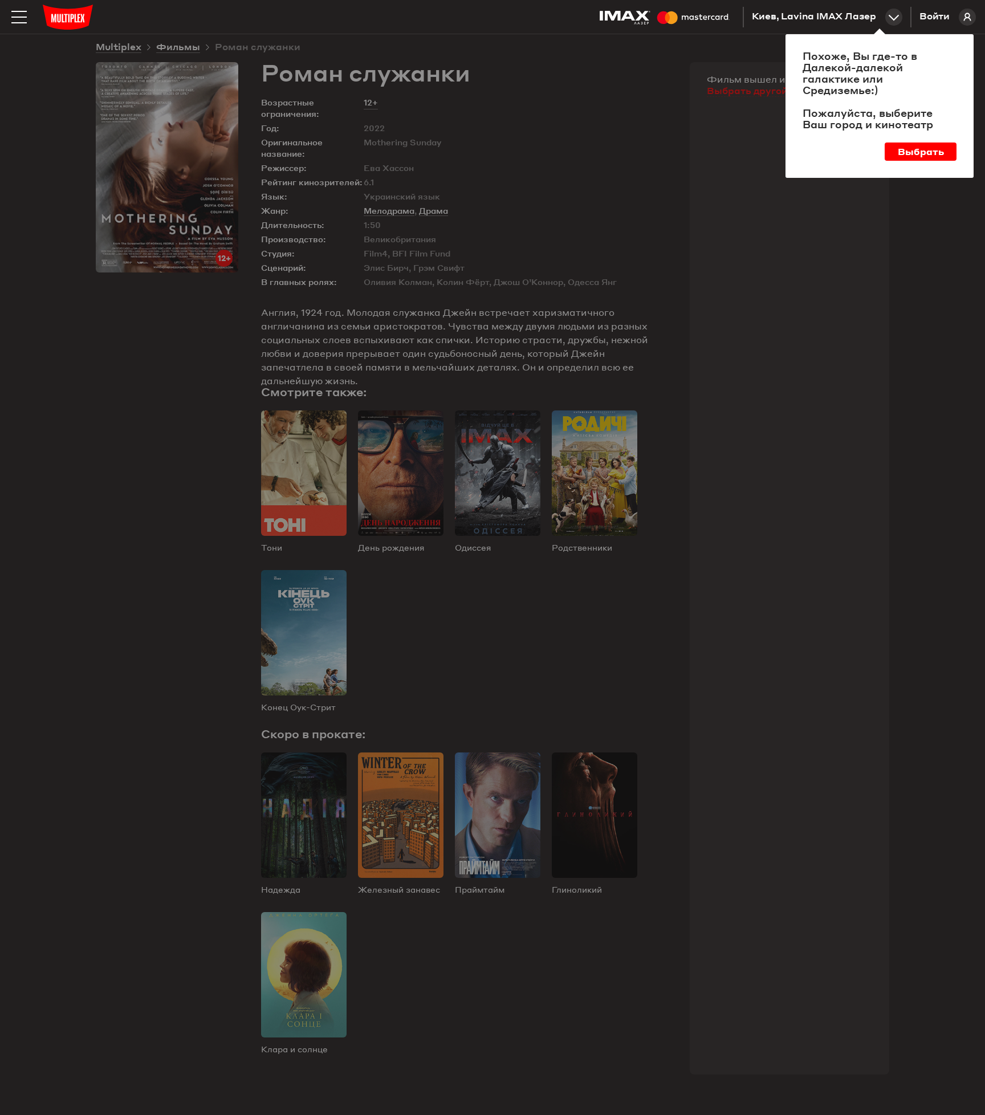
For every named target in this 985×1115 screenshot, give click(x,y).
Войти (934, 17)
